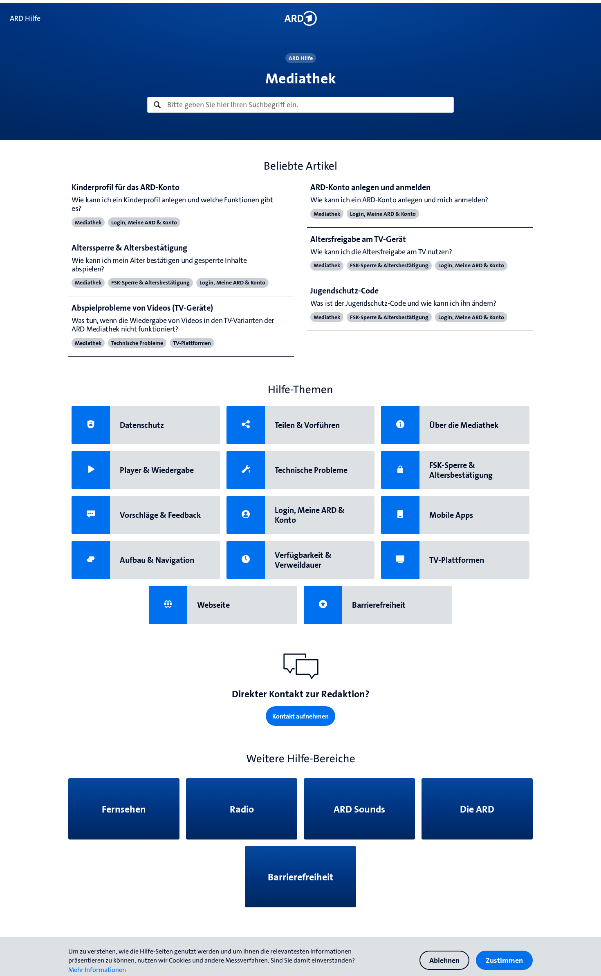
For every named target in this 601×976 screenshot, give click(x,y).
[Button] (300, 18)
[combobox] (300, 105)
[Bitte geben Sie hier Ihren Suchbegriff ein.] (300, 105)
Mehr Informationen (97, 969)
